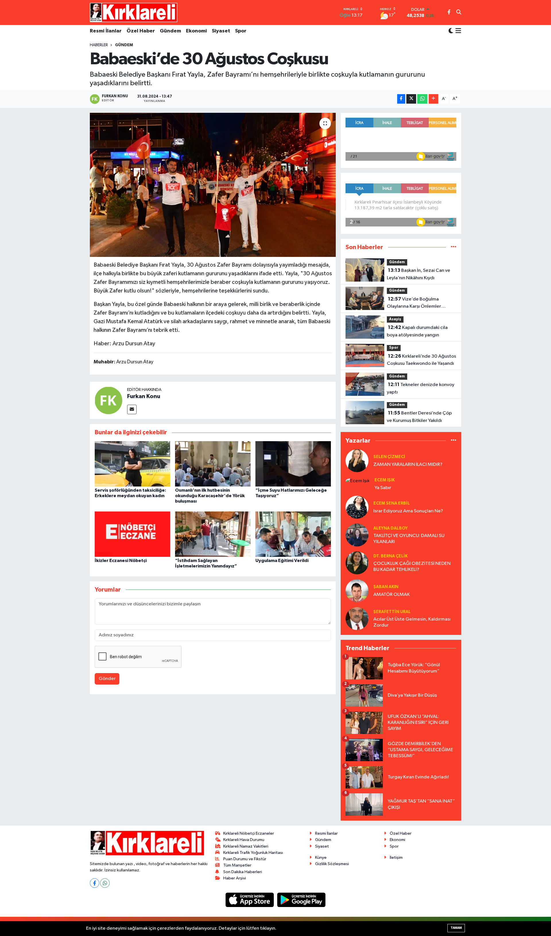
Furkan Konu (143, 396)
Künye (321, 857)
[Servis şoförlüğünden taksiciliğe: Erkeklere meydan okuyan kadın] (132, 463)
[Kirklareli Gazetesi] (133, 12)
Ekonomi (196, 31)
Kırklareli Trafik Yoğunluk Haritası (253, 852)
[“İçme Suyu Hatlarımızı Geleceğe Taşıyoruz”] (293, 463)
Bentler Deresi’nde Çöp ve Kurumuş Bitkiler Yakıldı (419, 416)
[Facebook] (94, 883)
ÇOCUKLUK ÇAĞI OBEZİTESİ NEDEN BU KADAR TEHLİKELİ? (412, 566)
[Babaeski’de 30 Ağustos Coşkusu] (213, 185)
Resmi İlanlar (106, 31)
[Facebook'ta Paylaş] (401, 99)
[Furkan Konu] (108, 400)
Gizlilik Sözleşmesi (332, 864)
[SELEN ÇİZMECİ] (357, 460)
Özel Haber (141, 31)
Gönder (107, 678)
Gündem (170, 31)
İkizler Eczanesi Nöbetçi (121, 560)
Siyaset (221, 31)
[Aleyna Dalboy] (357, 534)
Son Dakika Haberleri (242, 872)
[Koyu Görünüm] (451, 31)
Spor (241, 31)
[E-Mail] (132, 409)
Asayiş (395, 319)
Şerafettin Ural (392, 612)
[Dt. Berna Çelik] (357, 562)
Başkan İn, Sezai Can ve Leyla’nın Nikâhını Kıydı (418, 274)
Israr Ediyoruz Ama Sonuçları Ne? (408, 511)
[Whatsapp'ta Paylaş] (422, 99)
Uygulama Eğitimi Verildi (282, 560)
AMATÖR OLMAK (391, 594)
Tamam (456, 927)
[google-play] (301, 899)
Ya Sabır (383, 487)
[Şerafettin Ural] (357, 618)
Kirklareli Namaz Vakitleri (245, 846)
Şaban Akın (385, 587)
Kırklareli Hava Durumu (243, 840)
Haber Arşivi (234, 878)
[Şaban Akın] (357, 590)
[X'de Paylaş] (411, 99)
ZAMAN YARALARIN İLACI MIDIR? (408, 464)
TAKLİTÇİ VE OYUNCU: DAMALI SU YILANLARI (409, 538)
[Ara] (458, 12)
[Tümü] (453, 247)
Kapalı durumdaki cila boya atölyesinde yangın (417, 331)
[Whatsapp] (105, 883)
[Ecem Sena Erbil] (357, 507)
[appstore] (250, 899)
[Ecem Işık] (358, 480)
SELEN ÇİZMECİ (389, 457)
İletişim (396, 857)
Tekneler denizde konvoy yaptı (420, 388)
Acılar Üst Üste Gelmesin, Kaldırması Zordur (412, 622)
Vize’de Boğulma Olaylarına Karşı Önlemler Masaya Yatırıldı (414, 303)
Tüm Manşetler (237, 865)
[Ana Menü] (457, 31)
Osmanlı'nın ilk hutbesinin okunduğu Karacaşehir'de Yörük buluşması (210, 495)
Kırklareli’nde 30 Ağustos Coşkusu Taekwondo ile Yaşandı (421, 360)
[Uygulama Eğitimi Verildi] (293, 534)
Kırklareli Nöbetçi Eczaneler (248, 833)
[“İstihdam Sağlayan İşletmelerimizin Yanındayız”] (213, 534)
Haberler (99, 45)
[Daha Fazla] (433, 99)
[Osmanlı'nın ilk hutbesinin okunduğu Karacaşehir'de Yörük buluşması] (213, 463)
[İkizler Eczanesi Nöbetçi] (132, 534)
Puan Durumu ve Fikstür (244, 859)
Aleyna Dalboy (390, 528)
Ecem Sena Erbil (391, 503)
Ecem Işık (385, 480)
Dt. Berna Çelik (390, 556)
